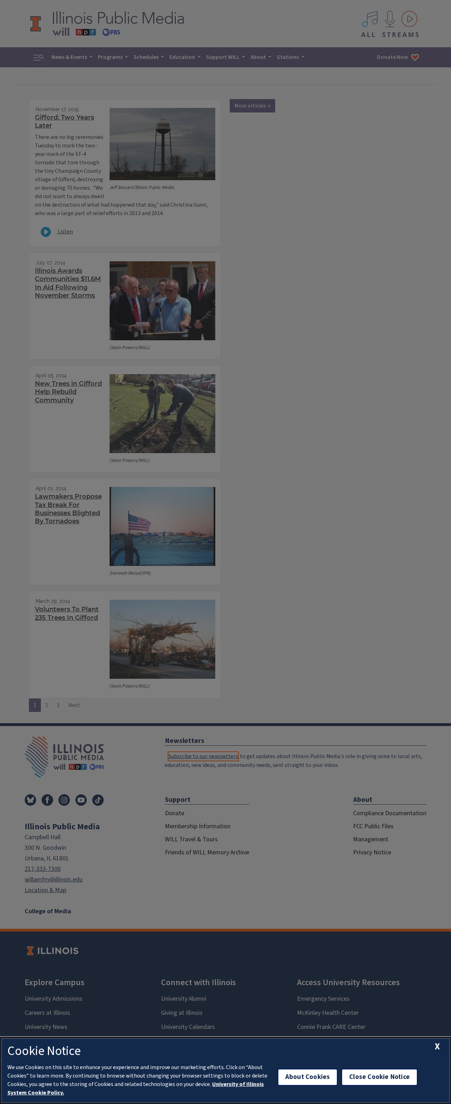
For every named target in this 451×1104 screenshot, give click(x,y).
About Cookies (307, 1077)
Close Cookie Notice (379, 1077)
